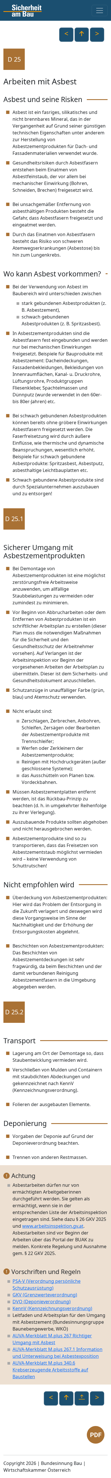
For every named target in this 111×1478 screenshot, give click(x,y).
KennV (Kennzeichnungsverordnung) (52, 1308)
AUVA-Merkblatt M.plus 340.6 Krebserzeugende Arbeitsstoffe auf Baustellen (50, 1370)
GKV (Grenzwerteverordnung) (45, 1295)
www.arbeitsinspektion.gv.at (52, 1226)
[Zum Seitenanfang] (82, 1398)
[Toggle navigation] (100, 10)
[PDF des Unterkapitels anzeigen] (95, 1434)
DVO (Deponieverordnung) (42, 1301)
